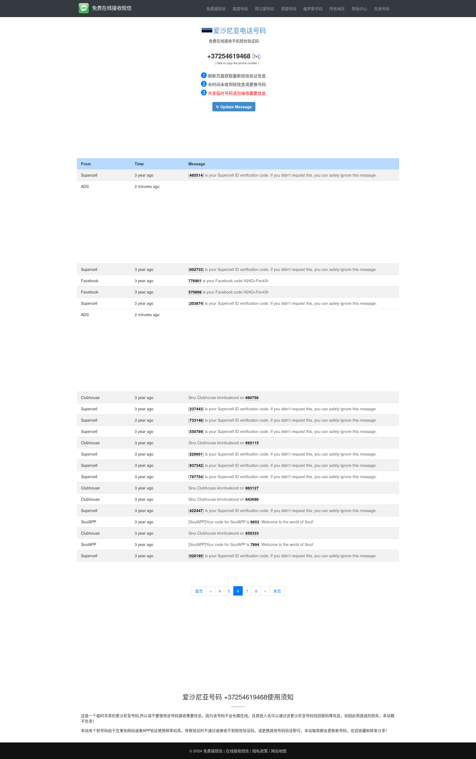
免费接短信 (216, 8)
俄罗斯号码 (313, 8)
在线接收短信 (237, 750)
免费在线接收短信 (112, 7)
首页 (199, 591)
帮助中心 (359, 8)
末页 (277, 591)
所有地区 (337, 8)
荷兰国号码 (264, 8)
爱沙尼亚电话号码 (239, 30)
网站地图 (278, 750)
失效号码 (382, 8)
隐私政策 (260, 750)
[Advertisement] (234, 133)
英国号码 (288, 8)
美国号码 (240, 8)
